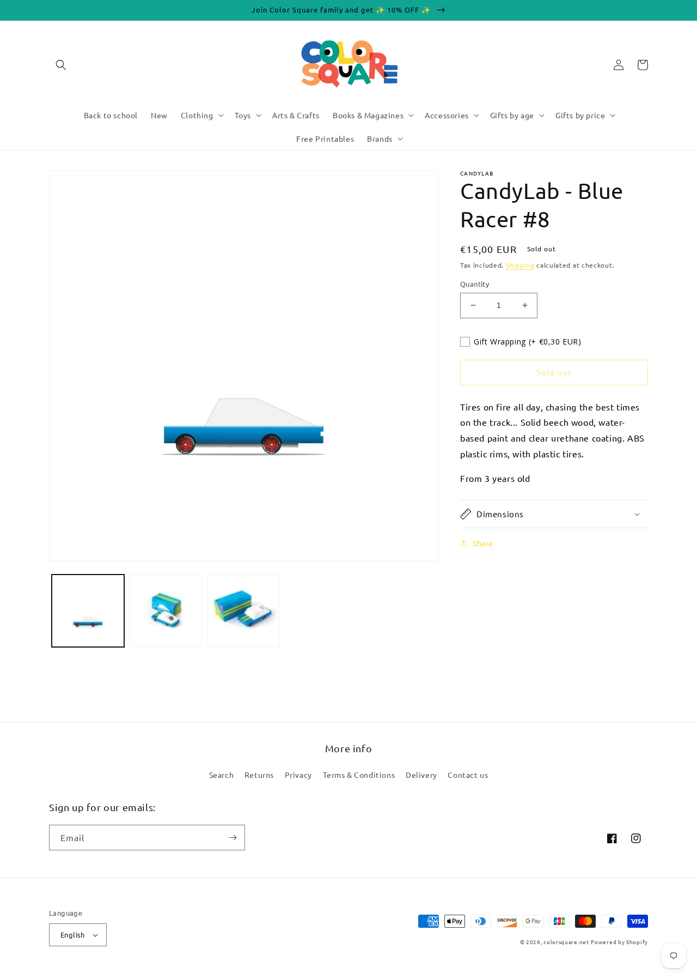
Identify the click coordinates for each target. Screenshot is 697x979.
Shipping (520, 265)
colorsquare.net (566, 942)
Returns (259, 774)
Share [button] (483, 543)
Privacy (298, 774)
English (72, 934)
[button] (61, 65)
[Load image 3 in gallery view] (243, 611)
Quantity (474, 283)
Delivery (421, 774)
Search (221, 774)
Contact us (468, 774)
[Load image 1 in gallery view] (88, 611)
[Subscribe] (232, 837)
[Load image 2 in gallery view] (166, 611)
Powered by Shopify (619, 942)
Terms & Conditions (359, 774)
